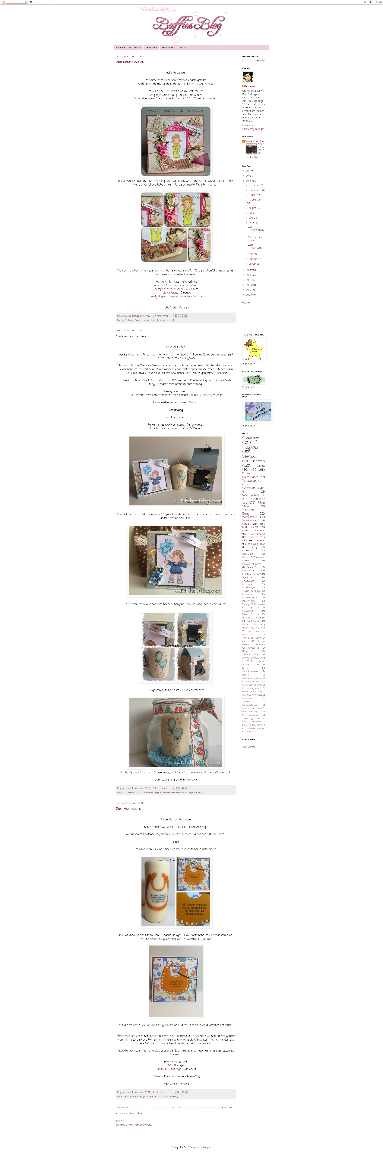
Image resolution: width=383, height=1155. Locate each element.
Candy (245, 641)
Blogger (207, 1147)
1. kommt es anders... (132, 336)
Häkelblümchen (249, 698)
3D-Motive (247, 577)
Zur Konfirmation (130, 62)
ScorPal (246, 638)
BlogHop (253, 547)
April (252, 223)
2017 (248, 171)
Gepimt (158, 792)
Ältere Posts (228, 1108)
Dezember (255, 185)
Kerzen (166, 792)
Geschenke (247, 584)
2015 (249, 181)
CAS (244, 541)
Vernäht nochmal (255, 141)
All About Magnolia (165, 285)
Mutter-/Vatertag (249, 711)
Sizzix (257, 664)
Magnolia (160, 320)
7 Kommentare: (161, 316)
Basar (248, 681)
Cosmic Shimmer (253, 531)
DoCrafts (254, 537)
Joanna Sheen (250, 654)
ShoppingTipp (247, 718)
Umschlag (260, 728)
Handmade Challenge (168, 1069)
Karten (149, 1096)
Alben (258, 638)
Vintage (246, 604)
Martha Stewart (251, 574)
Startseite (120, 47)
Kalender (260, 618)
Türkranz (249, 728)
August (253, 208)
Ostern (246, 557)
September (255, 200)
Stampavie (256, 721)
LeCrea (245, 624)
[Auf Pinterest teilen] (185, 315)
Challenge (129, 320)
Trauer (245, 591)
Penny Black (253, 567)
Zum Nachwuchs (128, 808)
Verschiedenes (250, 520)
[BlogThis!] (177, 315)
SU (257, 634)
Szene (245, 668)
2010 (249, 290)
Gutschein (247, 594)
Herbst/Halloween (251, 564)
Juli (251, 213)
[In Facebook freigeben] (183, 315)
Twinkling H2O (256, 544)
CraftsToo (247, 551)
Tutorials (183, 47)
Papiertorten (248, 601)
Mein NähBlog (152, 47)
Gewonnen (259, 644)
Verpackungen (195, 792)
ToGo (254, 725)
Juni (251, 218)
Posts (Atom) (136, 1113)
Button (259, 685)
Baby (132, 1096)
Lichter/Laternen (249, 705)
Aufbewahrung (248, 678)
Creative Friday (169, 293)
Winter (248, 731)
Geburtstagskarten (144, 792)
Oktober (254, 195)
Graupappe (253, 648)
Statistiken (248, 747)
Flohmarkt (248, 571)
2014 (248, 270)
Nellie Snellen (257, 534)
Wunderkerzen (250, 671)
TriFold (262, 725)
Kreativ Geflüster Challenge (205, 395)
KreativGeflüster (179, 792)
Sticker (245, 725)
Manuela (250, 86)
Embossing (259, 604)
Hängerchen (248, 651)
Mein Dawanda (135, 47)
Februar (253, 259)
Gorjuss (258, 695)
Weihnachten (249, 517)
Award (262, 678)
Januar (253, 264)
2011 (248, 285)
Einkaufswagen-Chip (251, 688)
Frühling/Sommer (250, 614)
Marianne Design (170, 1096)
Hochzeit (260, 541)
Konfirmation (148, 320)
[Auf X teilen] (180, 315)
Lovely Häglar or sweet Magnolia (170, 297)
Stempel (170, 320)
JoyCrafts (246, 701)
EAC (168, 1066)
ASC (127, 1096)
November (255, 190)
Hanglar (246, 618)
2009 (249, 295)
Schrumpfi (253, 715)
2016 (249, 176)
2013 (249, 275)
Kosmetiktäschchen (261, 148)
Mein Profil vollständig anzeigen (253, 127)
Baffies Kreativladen (250, 475)
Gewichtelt (246, 695)
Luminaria (246, 708)
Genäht (245, 691)
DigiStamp (254, 607)
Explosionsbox (249, 611)
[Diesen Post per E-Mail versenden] (174, 315)
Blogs (257, 591)
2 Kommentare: (161, 788)
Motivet (259, 708)
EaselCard (247, 554)
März (252, 254)
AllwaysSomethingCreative (177, 834)
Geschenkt (257, 691)
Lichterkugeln (249, 587)
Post (263, 711)
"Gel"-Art (245, 675)
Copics (138, 320)
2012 (249, 280)
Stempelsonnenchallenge (168, 289)
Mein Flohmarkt (168, 47)
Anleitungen (248, 581)
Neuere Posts (124, 1108)
